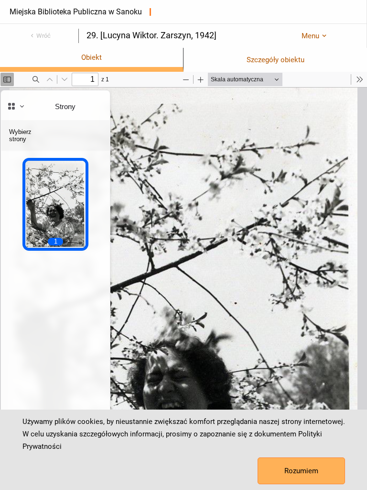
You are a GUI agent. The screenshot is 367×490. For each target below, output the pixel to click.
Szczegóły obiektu (275, 60)
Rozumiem (301, 471)
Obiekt (91, 57)
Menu (310, 36)
